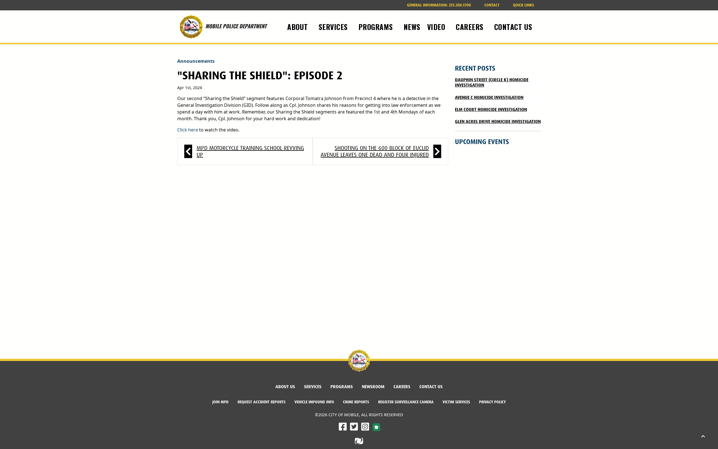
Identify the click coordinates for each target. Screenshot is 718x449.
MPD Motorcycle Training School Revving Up (250, 151)
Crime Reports (356, 401)
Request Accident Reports (262, 401)
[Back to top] (703, 437)
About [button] (298, 26)
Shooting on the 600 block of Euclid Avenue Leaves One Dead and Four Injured (375, 151)
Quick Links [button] (523, 5)
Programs (341, 387)
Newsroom (373, 387)
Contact (492, 5)
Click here (187, 130)
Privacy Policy (492, 401)
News (412, 26)
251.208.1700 (441, 5)
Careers (404, 386)
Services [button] (334, 26)
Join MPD (222, 401)
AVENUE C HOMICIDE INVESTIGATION (489, 97)
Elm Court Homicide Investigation (491, 109)
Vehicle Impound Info (314, 401)
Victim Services (456, 401)
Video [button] (437, 26)
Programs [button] (376, 26)
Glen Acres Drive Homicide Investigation (498, 121)
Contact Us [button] (514, 26)
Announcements (196, 61)
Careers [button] (470, 26)
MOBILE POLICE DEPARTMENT (235, 22)
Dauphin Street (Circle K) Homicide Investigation (491, 82)
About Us (285, 387)
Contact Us (431, 387)
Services (312, 387)
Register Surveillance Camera (406, 401)
